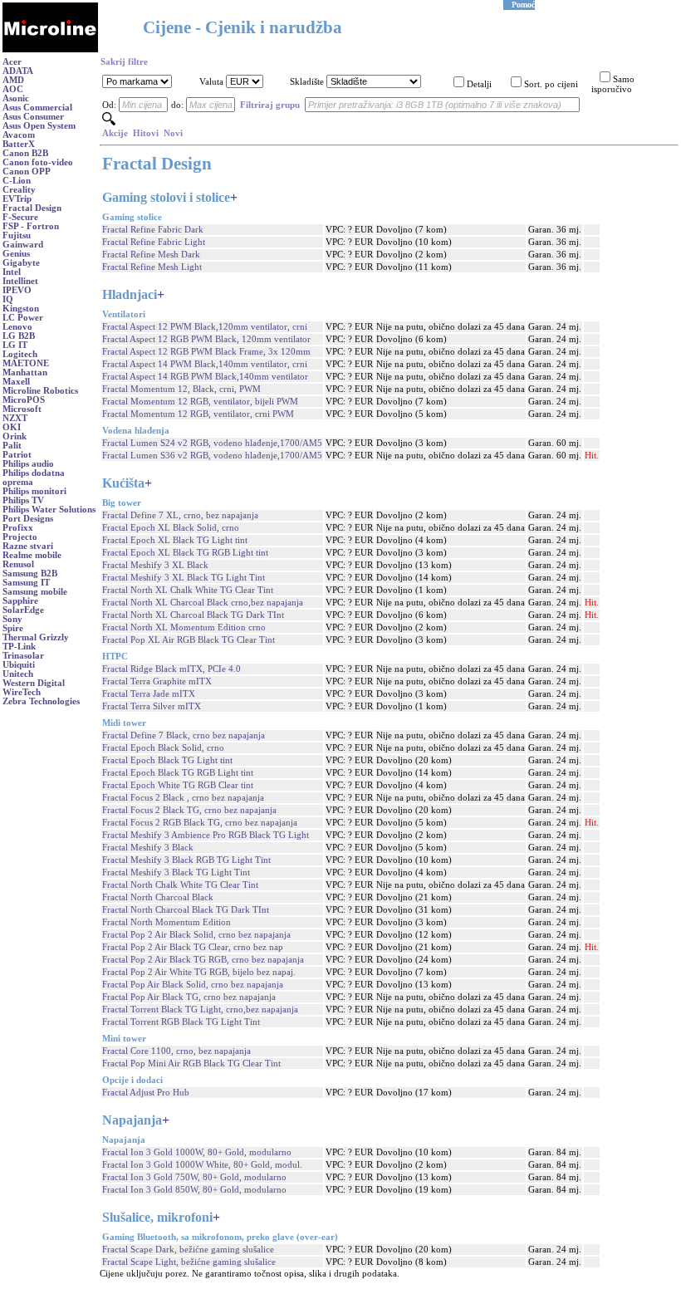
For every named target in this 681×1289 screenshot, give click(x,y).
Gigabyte (21, 262)
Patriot (17, 454)
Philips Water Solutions (49, 509)
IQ (7, 299)
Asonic (15, 98)
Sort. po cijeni (551, 84)
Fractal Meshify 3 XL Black (155, 565)
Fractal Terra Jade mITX (148, 693)
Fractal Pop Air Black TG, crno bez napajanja (189, 997)
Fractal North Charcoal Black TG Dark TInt (185, 909)
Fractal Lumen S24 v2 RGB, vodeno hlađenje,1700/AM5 (212, 443)
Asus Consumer (33, 116)
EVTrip (17, 198)
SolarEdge (23, 610)
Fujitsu (16, 235)
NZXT (14, 418)
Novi (173, 133)
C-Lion (16, 180)
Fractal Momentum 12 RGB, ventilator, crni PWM (198, 414)
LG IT (14, 345)
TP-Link (19, 646)
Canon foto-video (37, 162)
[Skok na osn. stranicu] (50, 49)
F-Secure (20, 217)
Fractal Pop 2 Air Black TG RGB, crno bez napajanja (203, 959)
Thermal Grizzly (35, 637)
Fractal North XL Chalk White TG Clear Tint (187, 590)
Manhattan (24, 372)
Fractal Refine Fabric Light (153, 242)
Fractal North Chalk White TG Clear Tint (180, 885)
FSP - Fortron (30, 226)
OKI (11, 427)
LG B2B (18, 336)
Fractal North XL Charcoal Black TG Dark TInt (193, 615)
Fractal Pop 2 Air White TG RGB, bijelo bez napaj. (199, 972)
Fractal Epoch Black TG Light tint (167, 760)
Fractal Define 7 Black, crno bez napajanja (183, 735)
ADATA (17, 71)
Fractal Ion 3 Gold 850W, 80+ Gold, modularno (194, 1189)
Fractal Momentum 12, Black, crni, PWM (181, 389)
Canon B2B (25, 153)
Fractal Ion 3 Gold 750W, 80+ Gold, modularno (194, 1177)
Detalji (479, 84)
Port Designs (27, 518)
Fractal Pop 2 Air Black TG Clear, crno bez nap (192, 947)
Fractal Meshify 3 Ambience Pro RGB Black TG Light (205, 835)
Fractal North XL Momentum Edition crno (184, 627)
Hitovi (146, 133)
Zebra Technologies (41, 701)
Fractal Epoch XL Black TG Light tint (174, 540)
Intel (11, 272)
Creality (19, 189)
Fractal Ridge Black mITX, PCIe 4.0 (171, 669)
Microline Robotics (40, 390)
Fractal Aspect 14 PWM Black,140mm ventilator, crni (204, 364)
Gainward (22, 244)
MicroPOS (23, 399)
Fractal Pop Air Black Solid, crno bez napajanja (192, 984)
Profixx (17, 527)
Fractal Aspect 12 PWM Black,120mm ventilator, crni (204, 326)
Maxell (16, 381)
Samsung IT (26, 582)
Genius (16, 253)
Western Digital (33, 683)
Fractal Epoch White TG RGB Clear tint (177, 785)
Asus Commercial (37, 107)
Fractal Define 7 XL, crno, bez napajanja (180, 515)
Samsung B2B (29, 573)
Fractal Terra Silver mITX (151, 706)
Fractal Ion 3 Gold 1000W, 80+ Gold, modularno (197, 1152)
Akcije (115, 133)
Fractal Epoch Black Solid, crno (163, 747)
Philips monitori (34, 491)
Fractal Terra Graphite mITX (157, 681)
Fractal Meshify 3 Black (148, 847)
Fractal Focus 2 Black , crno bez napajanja (183, 797)
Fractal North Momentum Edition (166, 922)
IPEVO (17, 290)
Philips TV (23, 500)
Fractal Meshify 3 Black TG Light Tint (176, 872)
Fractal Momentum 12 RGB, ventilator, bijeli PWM (200, 401)
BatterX (18, 144)
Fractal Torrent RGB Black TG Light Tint (181, 1022)
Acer (12, 61)
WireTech (21, 692)
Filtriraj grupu (270, 105)
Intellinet (20, 281)
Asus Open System (39, 125)
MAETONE (25, 363)
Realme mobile (31, 555)
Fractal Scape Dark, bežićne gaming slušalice (188, 1249)
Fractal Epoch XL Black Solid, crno (170, 527)
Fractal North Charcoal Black (157, 897)
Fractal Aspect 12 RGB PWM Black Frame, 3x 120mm (206, 351)
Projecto (19, 537)
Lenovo (17, 326)
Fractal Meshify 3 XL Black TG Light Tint (183, 577)
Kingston (20, 308)
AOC (12, 89)
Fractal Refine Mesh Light (152, 267)
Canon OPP (26, 171)
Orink (14, 436)
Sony (12, 619)
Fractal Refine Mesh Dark (151, 254)
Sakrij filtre (124, 61)
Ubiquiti (18, 664)
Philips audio (28, 463)
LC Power (22, 317)
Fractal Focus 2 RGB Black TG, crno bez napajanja (199, 822)
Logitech (19, 354)
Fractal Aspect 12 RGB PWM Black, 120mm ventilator (206, 339)
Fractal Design (31, 208)
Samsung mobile (34, 591)
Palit (12, 445)
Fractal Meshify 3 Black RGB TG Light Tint (186, 860)
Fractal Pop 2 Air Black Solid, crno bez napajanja (196, 934)
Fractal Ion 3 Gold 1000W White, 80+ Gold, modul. (202, 1164)
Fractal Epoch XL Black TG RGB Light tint (185, 552)
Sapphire (20, 600)
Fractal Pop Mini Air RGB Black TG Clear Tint (191, 1063)
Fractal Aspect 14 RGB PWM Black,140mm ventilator (205, 376)
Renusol (18, 564)
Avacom (18, 135)
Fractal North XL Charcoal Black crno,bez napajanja (202, 602)
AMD (13, 80)
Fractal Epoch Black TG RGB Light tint (177, 772)
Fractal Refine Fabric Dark (152, 229)
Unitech (17, 674)
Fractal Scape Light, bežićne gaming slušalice (189, 1262)
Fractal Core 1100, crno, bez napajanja (176, 1051)
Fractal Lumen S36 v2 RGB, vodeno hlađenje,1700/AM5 (212, 455)
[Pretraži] (108, 122)
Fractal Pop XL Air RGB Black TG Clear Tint (188, 639)
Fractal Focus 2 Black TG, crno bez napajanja (189, 810)
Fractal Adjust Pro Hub (145, 1092)
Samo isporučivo (612, 84)
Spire (12, 628)
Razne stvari (27, 546)
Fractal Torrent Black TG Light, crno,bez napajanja (200, 1009)
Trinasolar (23, 655)
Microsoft (22, 409)
